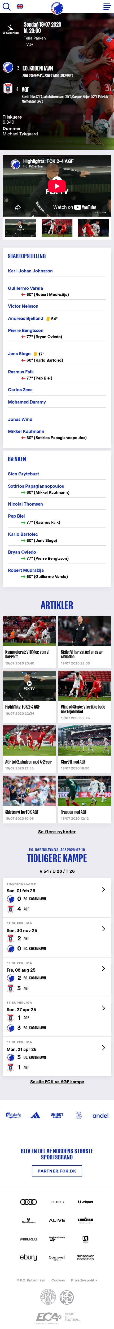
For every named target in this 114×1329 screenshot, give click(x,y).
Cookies (58, 1280)
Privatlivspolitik (84, 1280)
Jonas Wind (52, 75)
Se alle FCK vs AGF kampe (57, 1081)
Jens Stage (30, 75)
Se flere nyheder (57, 831)
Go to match (57, 881)
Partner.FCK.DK (57, 1171)
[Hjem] (57, 8)
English (21, 6)
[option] (57, 186)
